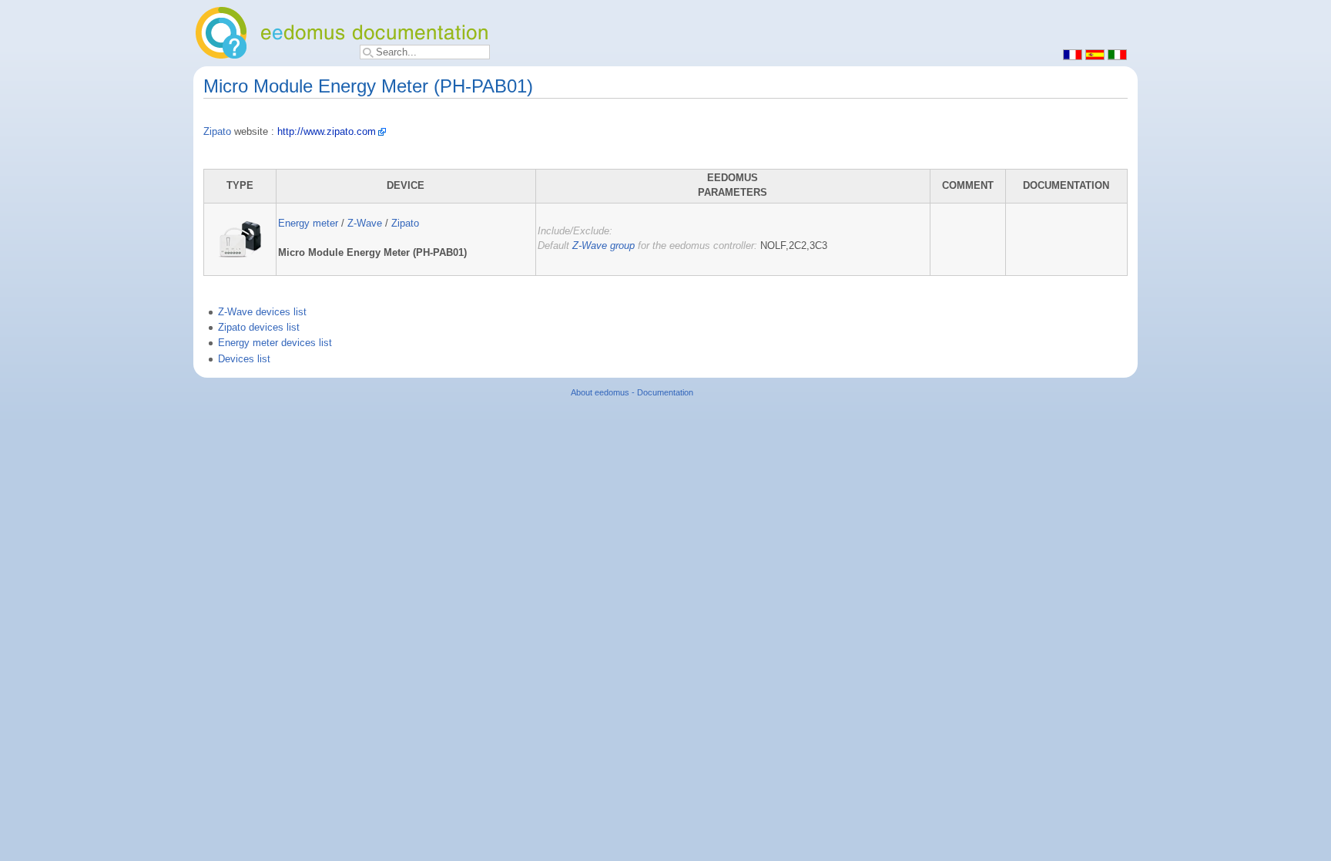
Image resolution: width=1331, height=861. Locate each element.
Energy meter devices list (275, 343)
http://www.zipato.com (326, 131)
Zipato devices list (259, 327)
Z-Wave (364, 223)
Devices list (244, 359)
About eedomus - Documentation (632, 392)
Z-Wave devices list (262, 312)
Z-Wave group (603, 245)
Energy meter (308, 223)
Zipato (217, 131)
